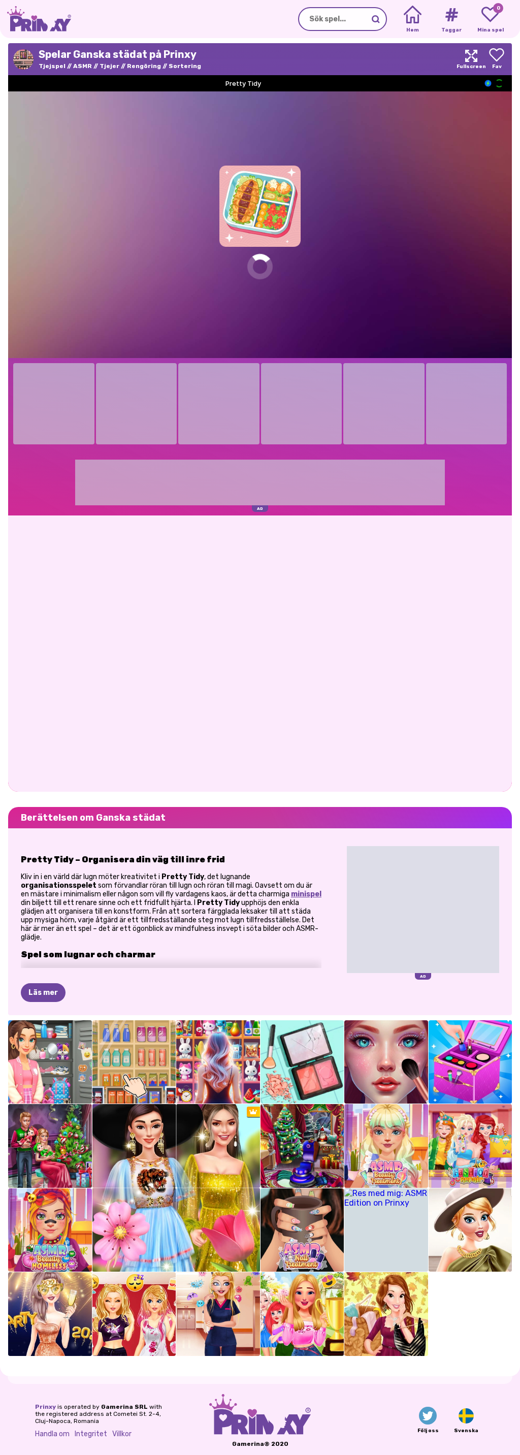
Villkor (122, 1434)
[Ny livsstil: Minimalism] (470, 1230)
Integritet (91, 1434)
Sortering (185, 66)
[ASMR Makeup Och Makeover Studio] (386, 1062)
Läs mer (43, 992)
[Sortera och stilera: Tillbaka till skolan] (50, 1062)
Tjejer (109, 66)
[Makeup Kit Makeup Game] (470, 1062)
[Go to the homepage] (35, 19)
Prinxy (45, 1406)
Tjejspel (52, 66)
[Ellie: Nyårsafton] (50, 1314)
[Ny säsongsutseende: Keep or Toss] (386, 1314)
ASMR (82, 66)
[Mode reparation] (470, 1146)
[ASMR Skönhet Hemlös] (50, 1230)
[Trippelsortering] (134, 1062)
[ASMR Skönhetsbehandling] (386, 1146)
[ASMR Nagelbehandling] (302, 1230)
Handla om (52, 1434)
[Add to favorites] (496, 59)
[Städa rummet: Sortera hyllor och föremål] (218, 1062)
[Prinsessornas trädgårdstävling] (302, 1314)
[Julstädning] (302, 1146)
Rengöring (144, 66)
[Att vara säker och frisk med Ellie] (218, 1314)
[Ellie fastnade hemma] (134, 1314)
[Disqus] (260, 653)
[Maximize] (471, 59)
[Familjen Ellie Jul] (50, 1146)
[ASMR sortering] (302, 1062)
